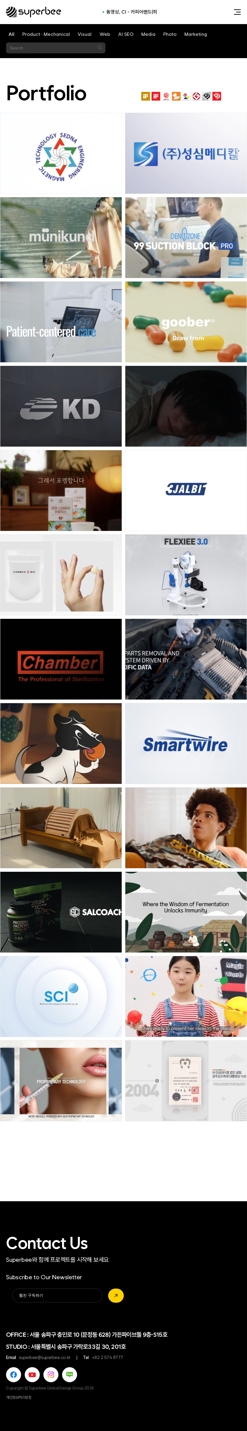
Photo (170, 34)
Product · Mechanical (46, 34)
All (11, 34)
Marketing (195, 34)
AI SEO (125, 34)
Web (104, 34)
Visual (85, 34)
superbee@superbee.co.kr (44, 1357)
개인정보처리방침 (19, 1397)
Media (148, 34)
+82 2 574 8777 (107, 1357)
